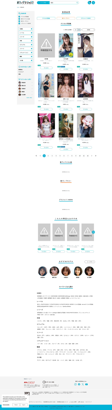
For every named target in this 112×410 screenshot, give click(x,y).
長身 (87, 327)
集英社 (80, 296)
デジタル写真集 (25, 16)
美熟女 (59, 335)
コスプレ (41, 321)
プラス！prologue (52, 312)
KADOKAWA (54, 296)
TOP (18, 7)
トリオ (47, 343)
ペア (40, 343)
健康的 (41, 329)
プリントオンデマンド (84, 312)
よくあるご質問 (72, 401)
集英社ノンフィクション (55, 306)
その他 (21, 60)
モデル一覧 (29, 97)
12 (87, 155)
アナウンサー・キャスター (68, 352)
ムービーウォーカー (75, 298)
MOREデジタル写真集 (75, 304)
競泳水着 (58, 321)
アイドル (51, 350)
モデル (68, 350)
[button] (93, 232)
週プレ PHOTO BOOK (43, 304)
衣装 (21, 40)
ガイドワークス (46, 296)
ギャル (86, 329)
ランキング (21, 71)
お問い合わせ (81, 401)
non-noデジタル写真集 (87, 304)
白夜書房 (63, 298)
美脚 (80, 327)
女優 (60, 350)
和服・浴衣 (77, 321)
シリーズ (22, 36)
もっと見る (90, 261)
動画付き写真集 (62, 312)
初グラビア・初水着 (53, 360)
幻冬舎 (76, 296)
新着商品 (20, 69)
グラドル (42, 350)
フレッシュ (51, 329)
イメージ (22, 48)
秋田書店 (39, 296)
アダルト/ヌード (80, 354)
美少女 (41, 335)
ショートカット (70, 327)
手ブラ (41, 360)
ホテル (64, 343)
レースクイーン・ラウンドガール (48, 352)
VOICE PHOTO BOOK (72, 312)
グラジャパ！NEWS (26, 23)
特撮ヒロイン (42, 354)
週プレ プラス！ (25, 21)
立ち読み (46, 67)
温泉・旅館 (74, 343)
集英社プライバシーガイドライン (34, 401)
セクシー (89, 335)
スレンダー (42, 327)
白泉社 (58, 298)
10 (79, 155)
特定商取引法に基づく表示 (49, 401)
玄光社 (72, 296)
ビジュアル (22, 44)
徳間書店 (50, 298)
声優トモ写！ (40, 314)
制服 (50, 321)
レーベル (22, 32)
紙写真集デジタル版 (42, 312)
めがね (67, 321)
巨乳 (52, 327)
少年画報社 (40, 298)
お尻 (60, 327)
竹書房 (45, 298)
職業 (21, 56)
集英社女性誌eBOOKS (43, 306)
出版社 (21, 28)
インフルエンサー (84, 352)
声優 (76, 350)
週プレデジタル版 (25, 19)
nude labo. (52, 314)
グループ (56, 343)
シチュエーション (24, 52)
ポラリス (47, 314)
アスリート (71, 354)
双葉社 (67, 298)
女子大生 (84, 350)
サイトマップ (89, 401)
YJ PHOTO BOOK (54, 304)
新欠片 (54, 298)
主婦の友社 (86, 296)
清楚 (40, 337)
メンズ (64, 360)
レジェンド (54, 354)
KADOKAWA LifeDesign (64, 296)
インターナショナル (75, 329)
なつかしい (69, 335)
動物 (72, 360)
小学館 (91, 296)
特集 (19, 74)
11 (83, 155)
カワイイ (79, 335)
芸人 (62, 354)
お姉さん (50, 335)
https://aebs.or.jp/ (35, 394)
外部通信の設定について (62, 401)
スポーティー (61, 329)
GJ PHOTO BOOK (64, 304)
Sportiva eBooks (67, 306)
